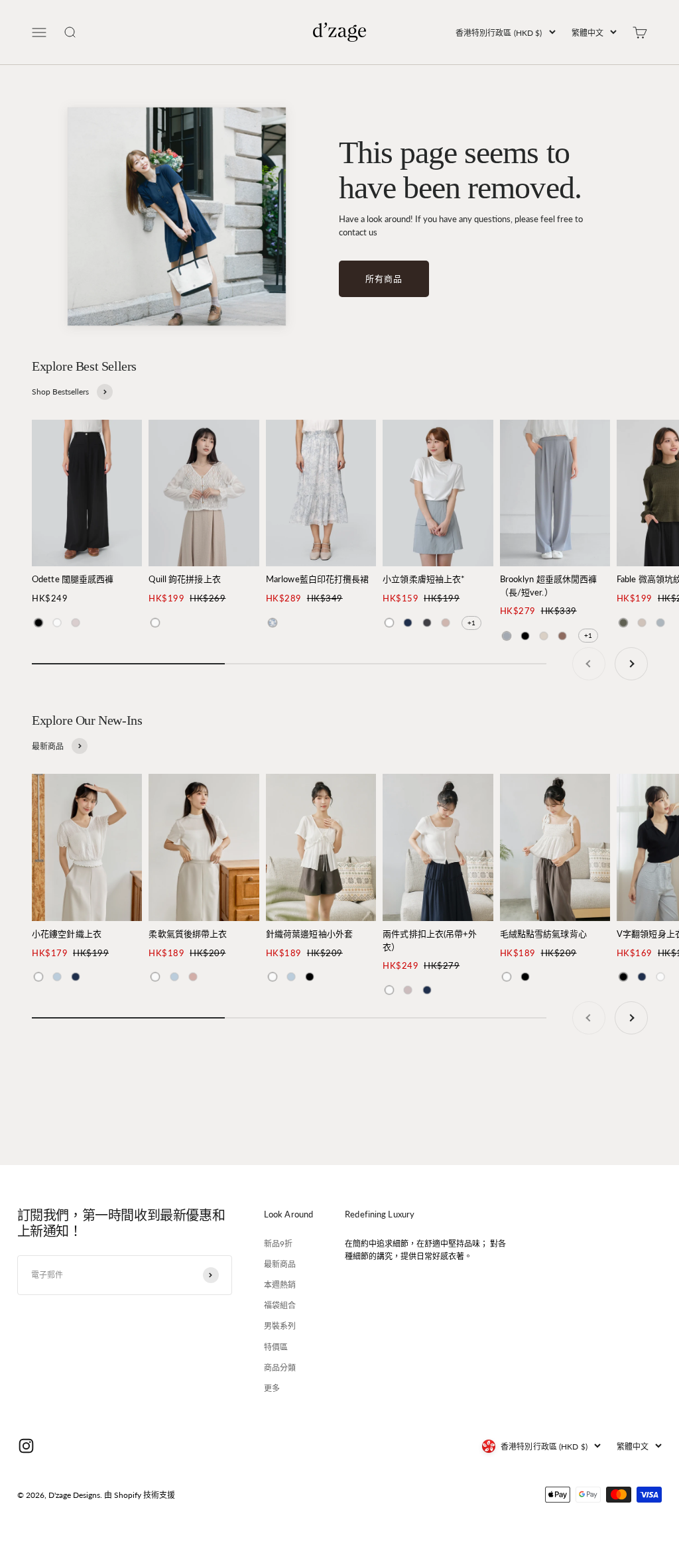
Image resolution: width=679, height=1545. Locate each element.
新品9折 (278, 1244)
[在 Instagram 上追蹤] (26, 1446)
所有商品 (383, 278)
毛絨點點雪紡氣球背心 (543, 933)
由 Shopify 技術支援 (139, 1495)
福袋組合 (280, 1305)
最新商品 (280, 1264)
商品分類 (280, 1368)
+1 (471, 623)
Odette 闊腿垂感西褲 (73, 579)
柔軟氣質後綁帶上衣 (188, 933)
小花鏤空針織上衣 (66, 933)
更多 (272, 1388)
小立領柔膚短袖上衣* (424, 579)
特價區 (276, 1347)
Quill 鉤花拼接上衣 (184, 579)
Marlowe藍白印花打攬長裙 (317, 579)
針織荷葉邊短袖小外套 (309, 933)
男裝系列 (280, 1326)
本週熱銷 (280, 1285)
